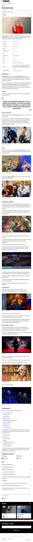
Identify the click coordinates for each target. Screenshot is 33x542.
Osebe (6, 3)
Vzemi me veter (6, 412)
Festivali (5, 416)
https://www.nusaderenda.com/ (17, 70)
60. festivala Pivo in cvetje (24, 488)
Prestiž (4, 425)
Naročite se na (16, 530)
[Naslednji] (30, 503)
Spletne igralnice (4, 538)
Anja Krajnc (5, 498)
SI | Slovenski (29, 540)
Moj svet (5, 423)
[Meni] (1, 1)
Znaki (2, 3)
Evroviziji (5, 37)
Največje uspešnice (7, 420)
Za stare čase (6, 427)
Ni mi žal (5, 414)
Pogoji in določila (10, 538)
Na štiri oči (5, 418)
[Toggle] (30, 464)
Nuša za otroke (6, 422)
